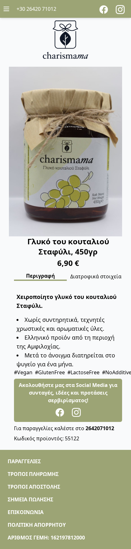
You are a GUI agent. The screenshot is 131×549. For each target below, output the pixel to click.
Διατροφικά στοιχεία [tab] (95, 276)
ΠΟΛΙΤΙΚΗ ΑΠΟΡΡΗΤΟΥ (37, 524)
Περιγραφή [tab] (40, 275)
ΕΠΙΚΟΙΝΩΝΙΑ (26, 512)
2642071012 (100, 428)
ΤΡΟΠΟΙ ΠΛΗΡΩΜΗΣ (33, 474)
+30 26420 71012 (36, 8)
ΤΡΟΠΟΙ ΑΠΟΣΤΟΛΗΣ (34, 486)
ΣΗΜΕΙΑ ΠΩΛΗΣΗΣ (30, 499)
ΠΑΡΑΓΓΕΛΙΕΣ (24, 461)
